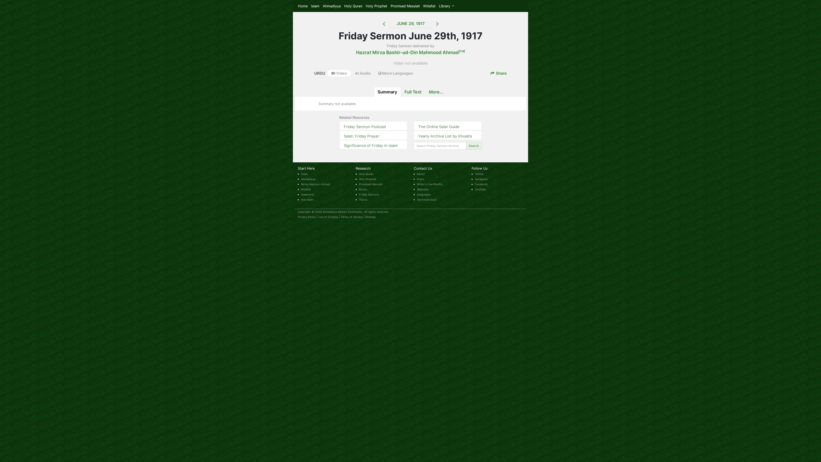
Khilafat (429, 6)
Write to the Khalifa (429, 184)
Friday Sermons (369, 194)
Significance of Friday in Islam (371, 145)
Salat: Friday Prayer (361, 136)
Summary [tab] (387, 92)
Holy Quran (353, 6)
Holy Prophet (376, 6)
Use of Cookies (328, 217)
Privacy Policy (307, 217)
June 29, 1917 (411, 23)
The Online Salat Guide (438, 126)
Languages (424, 194)
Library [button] (445, 6)
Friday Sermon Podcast (365, 126)
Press (420, 179)
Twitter (479, 174)
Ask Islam (307, 199)
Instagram (481, 179)
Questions (307, 194)
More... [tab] (436, 92)
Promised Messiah (405, 6)
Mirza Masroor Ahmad (315, 184)
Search (474, 146)
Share (501, 73)
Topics (363, 199)
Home (303, 6)
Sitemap (370, 217)
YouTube (480, 189)
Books (363, 189)
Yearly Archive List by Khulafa (445, 136)
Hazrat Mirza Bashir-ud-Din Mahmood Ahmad (410, 52)
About (421, 174)
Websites (423, 189)
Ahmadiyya (332, 6)
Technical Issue (426, 199)
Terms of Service (352, 217)
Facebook (481, 184)
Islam (315, 6)
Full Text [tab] (413, 92)
